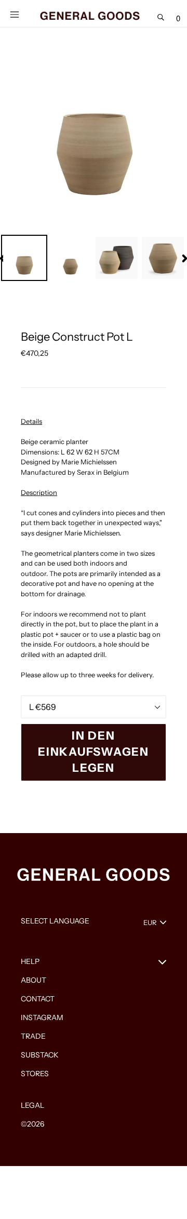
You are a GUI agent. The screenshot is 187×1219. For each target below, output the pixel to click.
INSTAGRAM (42, 1017)
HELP (30, 961)
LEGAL (32, 1105)
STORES (35, 1073)
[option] (24, 258)
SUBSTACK (40, 1055)
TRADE (33, 1036)
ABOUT (33, 980)
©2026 (32, 1124)
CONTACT (38, 998)
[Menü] (14, 13)
